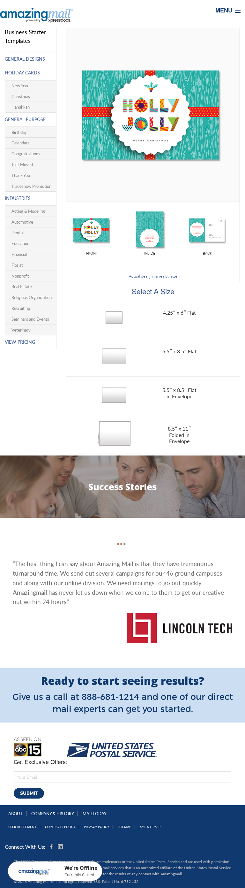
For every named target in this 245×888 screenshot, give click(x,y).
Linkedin (60, 846)
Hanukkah (20, 107)
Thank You (20, 175)
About (15, 813)
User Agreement (22, 827)
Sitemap (124, 827)
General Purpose (25, 119)
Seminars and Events (30, 319)
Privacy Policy (96, 827)
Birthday (19, 132)
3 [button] (122, 537)
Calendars (20, 142)
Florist (17, 265)
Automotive (22, 222)
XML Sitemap (150, 827)
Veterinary (21, 330)
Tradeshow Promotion (31, 186)
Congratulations (25, 153)
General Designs (25, 59)
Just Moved (22, 164)
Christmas (20, 96)
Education (20, 243)
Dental (17, 232)
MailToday (95, 813)
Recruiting (20, 308)
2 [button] (119, 537)
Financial (19, 254)
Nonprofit (20, 276)
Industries (18, 198)
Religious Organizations (32, 297)
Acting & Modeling (28, 211)
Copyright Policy (60, 827)
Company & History (52, 813)
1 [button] (116, 537)
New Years (21, 85)
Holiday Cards (22, 72)
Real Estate (21, 286)
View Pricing (20, 342)
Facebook (52, 846)
